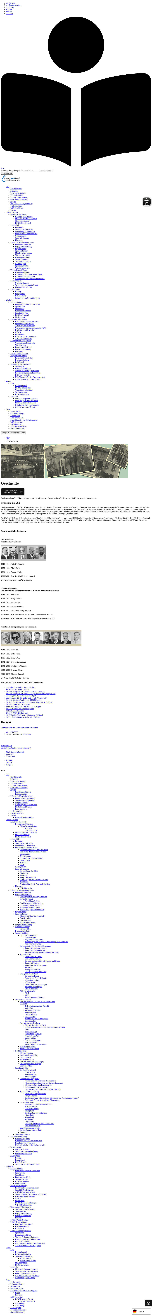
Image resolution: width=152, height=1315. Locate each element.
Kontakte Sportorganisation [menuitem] (20, 364)
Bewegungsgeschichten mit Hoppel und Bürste (42, 961)
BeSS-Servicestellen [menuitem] (22, 375)
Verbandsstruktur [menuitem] (16, 195)
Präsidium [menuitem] (14, 191)
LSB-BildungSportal (23, 837)
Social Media (15, 1282)
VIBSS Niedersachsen (23, 1205)
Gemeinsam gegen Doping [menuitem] (25, 407)
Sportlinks (14, 1267)
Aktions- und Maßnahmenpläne (36, 1019)
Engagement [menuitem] (20, 294)
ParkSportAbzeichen (32, 970)
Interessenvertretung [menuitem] (18, 193)
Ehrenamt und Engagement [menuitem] (20, 341)
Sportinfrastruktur (21, 1068)
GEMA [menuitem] (18, 332)
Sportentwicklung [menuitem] (21, 259)
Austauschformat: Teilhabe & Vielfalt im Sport (37, 1002)
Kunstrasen (29, 1119)
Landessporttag (21, 794)
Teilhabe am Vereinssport (29, 1049)
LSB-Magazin (15, 1308)
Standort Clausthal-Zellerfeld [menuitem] (26, 219)
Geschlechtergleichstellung (30, 1023)
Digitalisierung (20, 912)
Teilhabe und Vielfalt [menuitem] (23, 262)
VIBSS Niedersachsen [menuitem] (23, 339)
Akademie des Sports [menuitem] (18, 214)
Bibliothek (24, 873)
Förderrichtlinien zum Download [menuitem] (27, 304)
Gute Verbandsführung (19, 788)
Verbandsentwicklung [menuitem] (18, 270)
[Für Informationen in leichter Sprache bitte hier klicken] (76, 166)
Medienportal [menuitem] (20, 317)
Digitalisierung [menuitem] (20, 249)
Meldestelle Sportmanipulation (26, 1269)
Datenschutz (10, 756)
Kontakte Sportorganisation (20, 1231)
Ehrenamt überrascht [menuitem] (23, 349)
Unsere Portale (7, 173)
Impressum (10, 754)
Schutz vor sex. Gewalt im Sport (27, 1164)
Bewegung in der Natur (29, 974)
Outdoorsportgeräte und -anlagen (37, 1087)
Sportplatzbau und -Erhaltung (36, 1113)
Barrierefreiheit (30, 1021)
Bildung (18, 1158)
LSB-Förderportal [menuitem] (22, 315)
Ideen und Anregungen (33, 987)
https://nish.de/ (25, 734)
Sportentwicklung (21, 933)
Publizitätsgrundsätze (18, 1310)
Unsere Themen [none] (12, 212)
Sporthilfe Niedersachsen (24, 1190)
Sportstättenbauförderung (29, 1092)
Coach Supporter (31, 830)
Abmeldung (19, 1306)
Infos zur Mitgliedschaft (24, 1224)
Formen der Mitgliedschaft (25, 798)
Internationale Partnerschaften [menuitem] (26, 234)
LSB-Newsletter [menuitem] (16, 422)
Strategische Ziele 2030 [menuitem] (24, 229)
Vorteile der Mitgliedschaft (25, 800)
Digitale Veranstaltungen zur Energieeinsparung (42, 1089)
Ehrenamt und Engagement (20, 1207)
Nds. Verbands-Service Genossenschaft (30, 1243)
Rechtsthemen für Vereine (25, 1196)
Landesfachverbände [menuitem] (23, 311)
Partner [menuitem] (13, 210)
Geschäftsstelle (16, 777)
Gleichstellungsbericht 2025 (35, 1025)
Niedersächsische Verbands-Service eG (30, 1145)
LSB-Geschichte (16, 813)
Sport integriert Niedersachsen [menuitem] (26, 401)
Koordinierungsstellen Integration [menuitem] (27, 373)
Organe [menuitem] (13, 202)
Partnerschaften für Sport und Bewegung (35, 946)
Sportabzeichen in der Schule (36, 965)
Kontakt (9, 9)
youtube (9, 762)
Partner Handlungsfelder (24, 818)
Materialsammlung (27, 1059)
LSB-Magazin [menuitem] (15, 424)
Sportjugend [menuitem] (15, 289)
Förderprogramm (26, 1053)
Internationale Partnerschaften (26, 848)
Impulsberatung (30, 1074)
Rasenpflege (29, 1111)
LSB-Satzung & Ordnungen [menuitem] (25, 336)
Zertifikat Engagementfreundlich (32, 910)
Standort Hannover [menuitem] (22, 221)
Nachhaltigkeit (20, 1051)
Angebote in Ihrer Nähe (34, 940)
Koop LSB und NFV (28, 877)
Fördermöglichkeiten (23, 892)
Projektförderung (26, 899)
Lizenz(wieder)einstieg (28, 826)
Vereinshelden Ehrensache (25, 1209)
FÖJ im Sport (30, 982)
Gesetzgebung (20, 867)
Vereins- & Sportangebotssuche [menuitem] (27, 371)
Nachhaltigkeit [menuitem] (20, 264)
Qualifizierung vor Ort (33, 1034)
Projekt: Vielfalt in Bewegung (36, 1044)
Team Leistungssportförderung (26, 1151)
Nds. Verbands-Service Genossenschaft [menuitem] (30, 377)
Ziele (26, 1029)
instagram (9, 765)
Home (8, 437)
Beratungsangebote (22, 931)
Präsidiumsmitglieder (23, 792)
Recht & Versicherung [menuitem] (18, 319)
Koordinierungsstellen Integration (27, 1239)
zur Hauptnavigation (13, 5)
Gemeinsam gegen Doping (25, 1278)
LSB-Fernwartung (22, 1265)
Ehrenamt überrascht (23, 1216)
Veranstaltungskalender (24, 1256)
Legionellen (29, 1121)
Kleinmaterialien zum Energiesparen (38, 1085)
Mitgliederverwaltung (18, 1222)
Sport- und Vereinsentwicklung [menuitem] (22, 242)
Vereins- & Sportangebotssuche (27, 1237)
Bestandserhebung (22, 1226)
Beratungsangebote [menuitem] (22, 257)
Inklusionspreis (30, 1012)
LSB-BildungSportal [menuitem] (23, 223)
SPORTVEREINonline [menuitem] (19, 354)
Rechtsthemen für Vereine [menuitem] (25, 330)
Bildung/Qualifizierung (24, 824)
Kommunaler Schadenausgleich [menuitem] (27, 321)
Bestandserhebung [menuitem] (22, 360)
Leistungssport (15, 1147)
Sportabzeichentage (32, 963)
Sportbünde (19, 1175)
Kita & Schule (20, 1162)
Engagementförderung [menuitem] (23, 247)
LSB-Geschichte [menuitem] (16, 208)
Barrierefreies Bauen (32, 1126)
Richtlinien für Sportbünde (25, 1143)
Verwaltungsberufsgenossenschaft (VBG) (30, 1194)
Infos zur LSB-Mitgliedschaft (21, 796)
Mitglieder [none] (9, 300)
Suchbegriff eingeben (9, 171)
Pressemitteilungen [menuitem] (17, 413)
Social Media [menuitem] (15, 411)
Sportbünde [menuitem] (19, 309)
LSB (7, 439)
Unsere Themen (12, 820)
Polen (22, 865)
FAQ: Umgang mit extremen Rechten (34, 880)
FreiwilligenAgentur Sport (30, 907)
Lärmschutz (29, 1115)
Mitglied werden (21, 803)
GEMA (18, 1199)
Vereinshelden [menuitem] (20, 345)
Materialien (24, 882)
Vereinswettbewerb (22, 1134)
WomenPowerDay (32, 1036)
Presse (8, 1280)
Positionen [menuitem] (19, 227)
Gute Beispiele (25, 920)
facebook (9, 760)
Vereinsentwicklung (22, 927)
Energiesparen (25, 1057)
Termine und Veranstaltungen (36, 984)
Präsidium (14, 779)
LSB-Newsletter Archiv (24, 1299)
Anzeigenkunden (16, 1288)
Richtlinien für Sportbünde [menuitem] (25, 277)
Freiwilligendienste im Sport (30, 905)
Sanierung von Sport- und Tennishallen (39, 1124)
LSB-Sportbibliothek (23, 1254)
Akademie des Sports (18, 822)
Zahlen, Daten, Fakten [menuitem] (18, 197)
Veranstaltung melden (28, 1261)
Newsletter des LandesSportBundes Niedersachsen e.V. (16, 747)
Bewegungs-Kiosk (32, 976)
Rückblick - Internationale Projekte (33, 852)
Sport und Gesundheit (28, 935)
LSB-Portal (19, 1228)
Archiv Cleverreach (27, 1301)
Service (8, 1248)
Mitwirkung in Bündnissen (25, 845)
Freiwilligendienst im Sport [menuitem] (25, 403)
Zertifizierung (30, 1072)
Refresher (28, 828)
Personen (18, 1295)
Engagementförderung (23, 895)
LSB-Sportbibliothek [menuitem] (23, 388)
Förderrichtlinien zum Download (27, 1171)
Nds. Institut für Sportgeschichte (27, 1276)
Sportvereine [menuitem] (20, 306)
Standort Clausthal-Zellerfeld (26, 833)
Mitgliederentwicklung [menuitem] (23, 253)
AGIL (27, 993)
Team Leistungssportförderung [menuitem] (26, 285)
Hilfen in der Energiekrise (29, 1079)
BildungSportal (21, 1252)
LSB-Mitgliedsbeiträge (23, 807)
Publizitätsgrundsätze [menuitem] (18, 426)
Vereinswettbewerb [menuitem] (22, 268)
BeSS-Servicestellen (22, 1241)
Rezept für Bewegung (33, 944)
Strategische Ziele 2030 (24, 843)
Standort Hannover (22, 835)
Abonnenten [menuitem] (15, 416)
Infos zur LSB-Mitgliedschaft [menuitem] (21, 204)
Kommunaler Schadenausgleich (27, 1188)
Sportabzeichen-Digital (33, 957)
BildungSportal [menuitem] (21, 386)
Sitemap (9, 11)
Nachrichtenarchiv (17, 1312)
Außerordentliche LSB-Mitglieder (28, 1246)
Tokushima (24, 862)
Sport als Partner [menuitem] (21, 251)
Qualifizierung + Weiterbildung (31, 903)
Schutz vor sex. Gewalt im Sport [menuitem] (27, 298)
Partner (13, 815)
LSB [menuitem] (12, 384)
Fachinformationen (27, 1102)
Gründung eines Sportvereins (26, 805)
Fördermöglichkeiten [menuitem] (23, 244)
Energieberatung (31, 1096)
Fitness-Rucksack (31, 989)
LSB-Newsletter (16, 1297)
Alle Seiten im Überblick (15, 752)
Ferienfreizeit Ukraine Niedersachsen (34, 850)
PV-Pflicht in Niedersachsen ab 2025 (38, 1104)
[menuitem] (78, 198)
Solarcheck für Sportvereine (35, 1094)
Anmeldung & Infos (32, 901)
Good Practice (30, 1017)
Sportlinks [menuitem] (14, 396)
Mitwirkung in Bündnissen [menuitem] (25, 232)
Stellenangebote (16, 811)
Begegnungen (25, 854)
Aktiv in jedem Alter (27, 991)
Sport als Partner (21, 914)
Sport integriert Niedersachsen (26, 1271)
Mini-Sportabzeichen (32, 959)
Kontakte (23, 1132)
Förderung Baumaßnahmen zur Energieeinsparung (44, 1083)
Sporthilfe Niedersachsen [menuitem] (24, 324)
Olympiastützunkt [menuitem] (21, 283)
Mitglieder (9, 1166)
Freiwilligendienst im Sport (25, 1273)
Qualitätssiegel (30, 937)
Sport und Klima (26, 1066)
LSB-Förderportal (22, 1181)
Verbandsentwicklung (18, 1136)
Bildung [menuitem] (18, 291)
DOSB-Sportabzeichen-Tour (35, 972)
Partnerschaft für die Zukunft (35, 978)
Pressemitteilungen (17, 1284)
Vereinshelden (25, 929)
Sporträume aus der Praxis (30, 1128)
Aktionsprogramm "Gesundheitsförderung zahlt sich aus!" (46, 942)
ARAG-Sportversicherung (25, 1192)
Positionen (19, 841)
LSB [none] (7, 187)
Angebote (23, 875)
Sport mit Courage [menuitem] (22, 238)
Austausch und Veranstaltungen (32, 1062)
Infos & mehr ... (21, 809)
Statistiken (28, 967)
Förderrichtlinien (16, 1169)
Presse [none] (8, 409)
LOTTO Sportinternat (23, 1154)
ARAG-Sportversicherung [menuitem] (25, 326)
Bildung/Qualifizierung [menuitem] (24, 217)
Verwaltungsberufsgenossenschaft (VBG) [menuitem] (30, 328)
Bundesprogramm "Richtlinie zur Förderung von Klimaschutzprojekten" (52, 1098)
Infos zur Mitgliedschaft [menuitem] (24, 358)
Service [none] (8, 381)
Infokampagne (30, 1077)
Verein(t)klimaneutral (28, 1070)
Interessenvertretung (18, 781)
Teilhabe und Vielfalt (23, 999)
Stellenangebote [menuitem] (16, 206)
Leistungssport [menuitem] (15, 281)
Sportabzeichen (25, 955)
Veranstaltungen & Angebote (31, 1130)
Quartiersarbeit (25, 918)
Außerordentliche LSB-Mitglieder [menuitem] (28, 379)
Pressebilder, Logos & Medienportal (23, 1291)
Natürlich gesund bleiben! (34, 997)
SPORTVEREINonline (19, 1220)
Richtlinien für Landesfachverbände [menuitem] (28, 274)
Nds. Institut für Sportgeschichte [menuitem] (27, 405)
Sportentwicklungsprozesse (35, 950)
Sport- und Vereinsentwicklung (22, 890)
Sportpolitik (14, 839)
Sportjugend (15, 1156)
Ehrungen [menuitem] (19, 240)
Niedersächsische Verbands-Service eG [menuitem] (30, 279)
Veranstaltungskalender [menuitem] (24, 390)
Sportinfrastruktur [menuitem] (21, 266)
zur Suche (9, 14)
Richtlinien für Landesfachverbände (28, 1141)
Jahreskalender (25, 1258)
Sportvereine (20, 1173)
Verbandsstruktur (16, 783)
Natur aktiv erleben (32, 980)
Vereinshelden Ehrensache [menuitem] (25, 343)
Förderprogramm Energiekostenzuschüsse (40, 1081)
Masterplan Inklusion (32, 1010)
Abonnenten (15, 1286)
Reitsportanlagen (31, 1106)
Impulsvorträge (30, 1038)
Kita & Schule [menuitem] (20, 296)
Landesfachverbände (23, 1177)
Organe (13, 790)
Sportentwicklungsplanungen (36, 948)
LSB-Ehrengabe (26, 888)
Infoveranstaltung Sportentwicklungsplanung (41, 952)
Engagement (20, 1160)
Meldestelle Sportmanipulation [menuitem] (26, 399)
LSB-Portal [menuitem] (19, 362)
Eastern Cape (25, 860)
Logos (17, 1293)
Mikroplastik (29, 1117)
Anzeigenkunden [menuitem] (16, 418)
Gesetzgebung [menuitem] (20, 236)
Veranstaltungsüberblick (29, 871)
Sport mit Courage (22, 869)
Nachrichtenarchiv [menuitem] (17, 428)
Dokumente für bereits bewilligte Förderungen (42, 1100)
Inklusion (23, 1004)
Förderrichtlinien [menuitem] (16, 302)
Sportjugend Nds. (21, 1179)
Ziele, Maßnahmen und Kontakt (37, 1006)
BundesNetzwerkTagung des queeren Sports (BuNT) (45, 1027)
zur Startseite (10, 3)
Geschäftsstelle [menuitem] (16, 189)
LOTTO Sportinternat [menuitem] (23, 287)
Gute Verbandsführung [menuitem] (19, 199)
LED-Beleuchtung (32, 1109)
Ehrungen (19, 886)
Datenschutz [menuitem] (19, 334)
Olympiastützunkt (21, 1149)
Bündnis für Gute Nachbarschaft (32, 916)
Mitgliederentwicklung (23, 925)
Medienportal (20, 1184)
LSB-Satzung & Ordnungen (25, 1203)
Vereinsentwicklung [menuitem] (22, 255)
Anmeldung (19, 1303)
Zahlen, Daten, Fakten (18, 785)
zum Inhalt (10, 7)
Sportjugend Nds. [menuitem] (21, 313)
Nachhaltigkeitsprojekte (29, 1055)
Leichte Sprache (31, 1014)
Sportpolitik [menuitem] (14, 225)
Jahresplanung (25, 856)
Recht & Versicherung (18, 1186)
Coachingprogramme (32, 1040)
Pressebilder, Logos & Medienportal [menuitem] (23, 420)
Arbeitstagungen (31, 1042)
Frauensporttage (31, 1032)
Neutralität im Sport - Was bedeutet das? (35, 884)
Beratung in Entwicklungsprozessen (33, 897)
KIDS (27, 995)
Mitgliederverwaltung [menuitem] (18, 356)
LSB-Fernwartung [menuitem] (22, 394)
